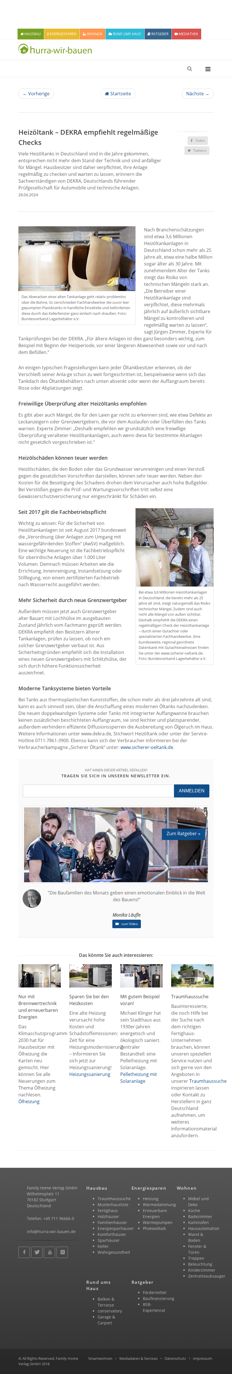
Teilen (199, 140)
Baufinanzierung (158, 1298)
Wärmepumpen (158, 1222)
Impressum (202, 1358)
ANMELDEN (192, 790)
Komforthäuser (112, 1234)
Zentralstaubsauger (206, 1276)
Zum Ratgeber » (183, 833)
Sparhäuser (109, 1240)
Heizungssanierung (89, 1074)
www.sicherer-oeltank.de (147, 747)
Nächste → (197, 93)
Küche (194, 1210)
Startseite (120, 93)
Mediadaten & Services (138, 1358)
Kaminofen (198, 1222)
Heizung (150, 1198)
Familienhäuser (112, 1222)
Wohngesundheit (114, 1252)
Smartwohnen (100, 1358)
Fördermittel (154, 1292)
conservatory (110, 1311)
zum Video (129, 923)
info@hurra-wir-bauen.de (51, 1231)
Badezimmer (200, 1216)
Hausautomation (204, 1228)
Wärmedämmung (159, 1204)
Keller (103, 1246)
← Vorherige (36, 93)
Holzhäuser (108, 1216)
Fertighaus (108, 1210)
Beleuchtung (200, 1264)
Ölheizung (29, 1101)
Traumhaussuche (208, 1081)
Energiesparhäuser (116, 1228)
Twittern (199, 150)
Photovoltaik (154, 1228)
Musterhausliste (113, 1204)
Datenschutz (175, 1358)
